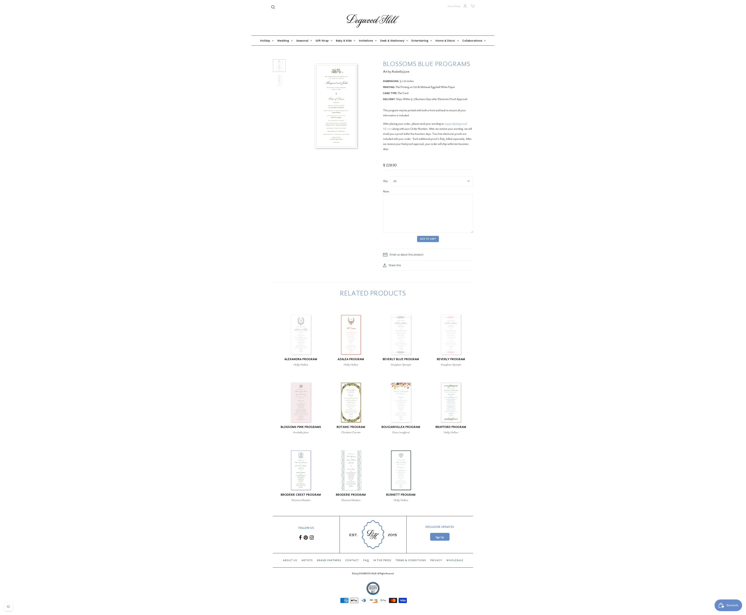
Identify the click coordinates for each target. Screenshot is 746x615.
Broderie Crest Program (301, 495)
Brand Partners (329, 560)
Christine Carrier (351, 432)
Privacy (436, 560)
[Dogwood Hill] (373, 21)
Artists (307, 560)
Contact (352, 560)
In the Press (382, 560)
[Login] (465, 6)
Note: (386, 191)
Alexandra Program (300, 359)
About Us (290, 560)
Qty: (385, 181)
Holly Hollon (301, 365)
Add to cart (428, 239)
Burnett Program (401, 495)
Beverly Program (451, 359)
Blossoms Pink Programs (301, 427)
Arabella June (301, 432)
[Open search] (273, 7)
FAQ (366, 560)
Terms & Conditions (411, 560)
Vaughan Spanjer (400, 365)
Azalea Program (351, 359)
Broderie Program (351, 495)
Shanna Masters (300, 500)
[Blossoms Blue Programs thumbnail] (279, 65)
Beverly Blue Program (401, 359)
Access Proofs (454, 6)
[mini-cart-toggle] (473, 6)
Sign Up (440, 537)
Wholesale (454, 560)
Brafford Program (451, 427)
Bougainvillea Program (401, 427)
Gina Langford (401, 432)
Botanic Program (351, 427)
